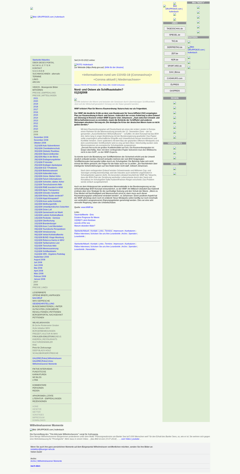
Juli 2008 (38, 262)
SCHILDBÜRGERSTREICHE (45, 353)
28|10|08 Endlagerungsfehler (47, 159)
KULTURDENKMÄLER (42, 342)
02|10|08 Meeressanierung (46, 248)
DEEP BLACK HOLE (41, 350)
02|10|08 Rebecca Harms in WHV (49, 240)
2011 (35, 126)
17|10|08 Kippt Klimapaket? (46, 198)
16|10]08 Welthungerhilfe (45, 204)
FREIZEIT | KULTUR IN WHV (45, 334)
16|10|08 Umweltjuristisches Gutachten (51, 207)
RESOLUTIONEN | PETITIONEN (46, 312)
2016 (35, 112)
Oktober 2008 (40, 143)
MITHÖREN (37, 90)
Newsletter (90, 249)
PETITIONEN (38, 317)
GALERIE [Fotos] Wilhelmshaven (47, 358)
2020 (35, 101)
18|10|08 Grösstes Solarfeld (46, 193)
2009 (35, 132)
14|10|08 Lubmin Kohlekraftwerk (48, 215)
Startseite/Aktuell (81, 231)
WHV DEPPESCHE (41, 301)
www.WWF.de (87, 207)
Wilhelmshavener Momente (44, 364)
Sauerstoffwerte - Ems (84, 215)
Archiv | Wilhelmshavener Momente (46, 461)
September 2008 (41, 257)
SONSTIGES (38, 415)
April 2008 (38, 271)
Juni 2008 (38, 265)
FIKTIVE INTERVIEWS (42, 369)
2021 (35, 98)
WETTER (36, 412)
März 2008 (38, 273)
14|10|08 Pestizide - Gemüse (47, 218)
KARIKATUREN (39, 374)
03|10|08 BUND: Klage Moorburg (49, 237)
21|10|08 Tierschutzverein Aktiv (48, 184)
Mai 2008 (38, 268)
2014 (35, 118)
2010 (35, 129)
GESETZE (36, 409)
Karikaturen (130, 231)
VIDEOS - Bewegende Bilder (45, 87)
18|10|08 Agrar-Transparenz (46, 190)
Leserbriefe (79, 236)
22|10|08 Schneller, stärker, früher (49, 182)
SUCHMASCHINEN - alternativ (46, 74)
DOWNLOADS (38, 420)
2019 (35, 104)
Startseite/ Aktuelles (41, 60)
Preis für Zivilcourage (41, 348)
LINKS (35, 79)
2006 (35, 285)
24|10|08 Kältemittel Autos (45, 173)
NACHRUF (37, 298)
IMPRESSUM (38, 417)
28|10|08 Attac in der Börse (46, 157)
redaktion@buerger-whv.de (43, 449)
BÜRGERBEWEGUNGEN (43, 331)
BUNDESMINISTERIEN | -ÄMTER (47, 306)
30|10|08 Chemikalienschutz (47, 148)
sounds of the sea (82, 223)
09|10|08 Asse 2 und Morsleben (48, 226)
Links (101, 231)
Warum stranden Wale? (84, 226)
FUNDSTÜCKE (39, 372)
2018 (35, 107)
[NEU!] (46, 336)
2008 (35, 134)
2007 (35, 282)
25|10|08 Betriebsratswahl (46, 171)
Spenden (133, 234)
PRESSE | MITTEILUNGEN (44, 95)
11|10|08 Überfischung (44, 221)
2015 (35, 115)
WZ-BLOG (36, 377)
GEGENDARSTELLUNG (43, 304)
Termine (108, 231)
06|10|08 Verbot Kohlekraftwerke (48, 234)
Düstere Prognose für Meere (86, 217)
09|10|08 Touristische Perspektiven (49, 229)
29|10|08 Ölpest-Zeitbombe (46, 154)
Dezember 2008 (41, 137)
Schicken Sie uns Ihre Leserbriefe (105, 234)
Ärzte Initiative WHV (41, 328)
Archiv (124, 234)
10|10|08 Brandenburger (45, 223)
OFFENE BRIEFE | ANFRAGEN (46, 295)
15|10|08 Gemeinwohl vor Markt (48, 212)
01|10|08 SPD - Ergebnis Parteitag (49, 254)
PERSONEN (38, 388)
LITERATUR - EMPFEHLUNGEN (46, 398)
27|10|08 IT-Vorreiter (43, 162)
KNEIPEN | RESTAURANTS (44, 339)
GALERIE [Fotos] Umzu (42, 361)
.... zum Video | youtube (129, 439)
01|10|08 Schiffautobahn (45, 251)
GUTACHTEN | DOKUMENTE (45, 309)
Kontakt (94, 231)
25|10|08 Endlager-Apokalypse (48, 165)
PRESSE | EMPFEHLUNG (44, 93)
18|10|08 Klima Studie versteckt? (49, 196)
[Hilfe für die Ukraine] (114, 67)
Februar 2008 (40, 276)
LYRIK (35, 380)
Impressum (118, 231)
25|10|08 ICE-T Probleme (45, 168)
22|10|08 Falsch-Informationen (48, 179)
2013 (35, 120)
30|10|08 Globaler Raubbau (46, 151)
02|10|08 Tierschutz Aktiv (45, 246)
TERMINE (36, 76)
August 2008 (39, 260)
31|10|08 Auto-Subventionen (47, 145)
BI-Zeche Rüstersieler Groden (45, 325)
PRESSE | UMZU (40, 287)
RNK (34, 345)
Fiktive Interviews (81, 234)
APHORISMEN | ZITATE (42, 396)
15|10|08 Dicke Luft (43, 209)
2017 (35, 109)
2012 (35, 123)
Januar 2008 (39, 279)
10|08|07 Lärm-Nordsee (85, 220)
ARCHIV (36, 82)
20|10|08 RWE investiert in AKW (48, 187)
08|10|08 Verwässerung (45, 232)
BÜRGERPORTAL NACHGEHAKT (47, 315)
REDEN (36, 391)
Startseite (77, 85)
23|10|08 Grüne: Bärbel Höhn (47, 176)
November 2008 (41, 140)
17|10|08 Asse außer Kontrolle (47, 201)
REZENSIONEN (39, 401)
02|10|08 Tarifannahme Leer (47, 243)
